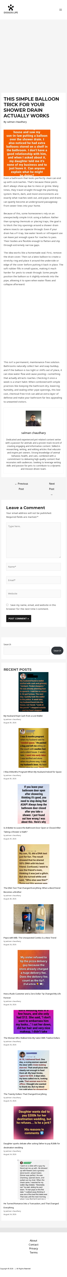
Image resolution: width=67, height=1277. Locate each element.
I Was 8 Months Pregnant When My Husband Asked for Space (33, 771)
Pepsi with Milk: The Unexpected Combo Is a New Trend (30, 937)
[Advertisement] (33, 54)
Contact (33, 1244)
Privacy (33, 1248)
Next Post (52, 484)
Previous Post (21, 484)
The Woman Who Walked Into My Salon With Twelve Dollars (32, 1037)
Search (7, 644)
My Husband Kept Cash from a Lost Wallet (23, 715)
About (33, 1240)
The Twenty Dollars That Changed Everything (25, 1094)
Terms (34, 1252)
